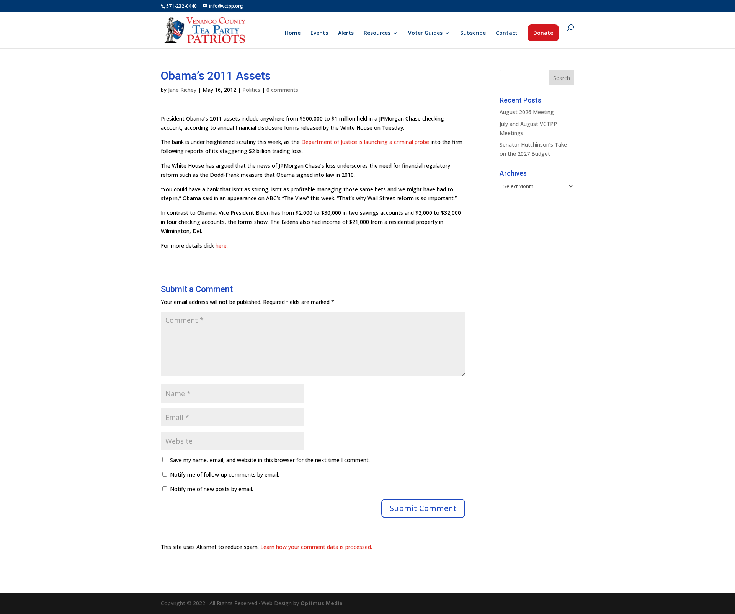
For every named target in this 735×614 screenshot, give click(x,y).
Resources (377, 33)
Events (319, 33)
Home (293, 33)
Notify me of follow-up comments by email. (224, 474)
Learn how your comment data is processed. (316, 546)
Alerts (346, 33)
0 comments (282, 89)
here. (222, 245)
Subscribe (473, 33)
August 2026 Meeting (527, 112)
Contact (507, 33)
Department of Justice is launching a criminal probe (365, 141)
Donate (543, 32)
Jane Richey (182, 89)
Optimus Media (322, 603)
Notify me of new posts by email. (211, 489)
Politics (251, 89)
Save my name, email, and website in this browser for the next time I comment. (270, 460)
